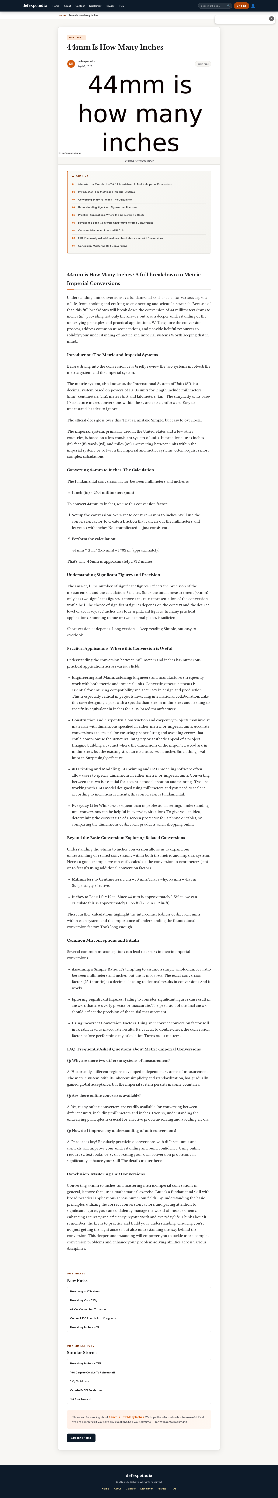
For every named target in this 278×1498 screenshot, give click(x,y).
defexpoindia (35, 6)
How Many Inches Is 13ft (85, 1363)
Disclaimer (95, 5)
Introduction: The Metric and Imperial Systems (106, 192)
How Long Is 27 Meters (85, 1291)
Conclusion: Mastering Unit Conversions (102, 246)
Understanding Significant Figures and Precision (107, 207)
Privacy (110, 5)
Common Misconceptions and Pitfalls (101, 230)
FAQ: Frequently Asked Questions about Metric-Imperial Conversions (120, 238)
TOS (121, 5)
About (67, 5)
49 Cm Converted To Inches (88, 1309)
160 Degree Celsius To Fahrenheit (92, 1372)
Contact (80, 5)
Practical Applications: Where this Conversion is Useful (111, 215)
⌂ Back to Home (81, 1437)
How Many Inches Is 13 (84, 1327)
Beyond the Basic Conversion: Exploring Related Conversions (115, 222)
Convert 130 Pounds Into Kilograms (93, 1318)
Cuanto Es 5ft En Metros (86, 1390)
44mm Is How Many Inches (126, 1417)
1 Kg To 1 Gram (79, 1381)
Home (56, 5)
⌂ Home (241, 5)
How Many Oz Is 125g (83, 1300)
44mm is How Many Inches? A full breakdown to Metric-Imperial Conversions (125, 184)
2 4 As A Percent (80, 1399)
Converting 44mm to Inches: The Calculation (105, 199)
